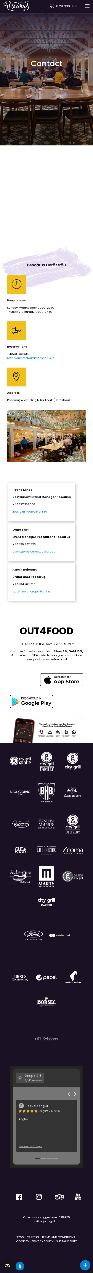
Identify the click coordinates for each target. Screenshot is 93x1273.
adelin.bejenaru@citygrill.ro (32, 591)
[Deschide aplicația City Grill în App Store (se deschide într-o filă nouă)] (61, 679)
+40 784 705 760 (24, 584)
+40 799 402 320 (24, 544)
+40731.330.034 (18, 354)
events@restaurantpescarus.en (35, 551)
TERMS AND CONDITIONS (58, 1237)
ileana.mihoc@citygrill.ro (30, 512)
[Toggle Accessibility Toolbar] (20, 1266)
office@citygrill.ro (46, 1221)
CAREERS (33, 1237)
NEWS (20, 1237)
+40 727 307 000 (24, 504)
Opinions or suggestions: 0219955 (46, 1217)
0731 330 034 (66, 6)
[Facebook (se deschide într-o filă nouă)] (17, 1195)
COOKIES (22, 1241)
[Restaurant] (46, 902)
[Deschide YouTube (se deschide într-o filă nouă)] (76, 1195)
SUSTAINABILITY (66, 1241)
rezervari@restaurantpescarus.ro (31, 358)
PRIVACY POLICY (42, 1241)
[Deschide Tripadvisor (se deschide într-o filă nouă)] (56, 1195)
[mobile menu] (87, 6)
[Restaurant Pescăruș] (16, 6)
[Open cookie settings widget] (7, 1266)
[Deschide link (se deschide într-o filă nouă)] (31, 701)
